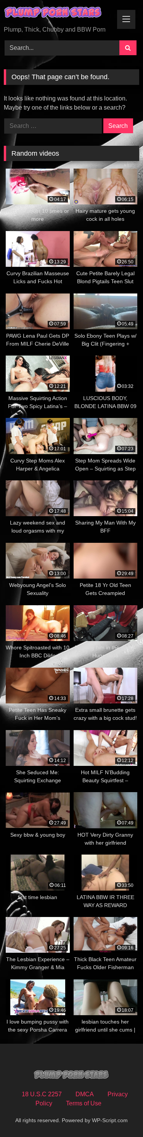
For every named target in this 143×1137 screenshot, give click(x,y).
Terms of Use (83, 1103)
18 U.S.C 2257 (42, 1094)
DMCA (85, 1094)
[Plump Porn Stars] (59, 13)
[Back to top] (119, 1114)
